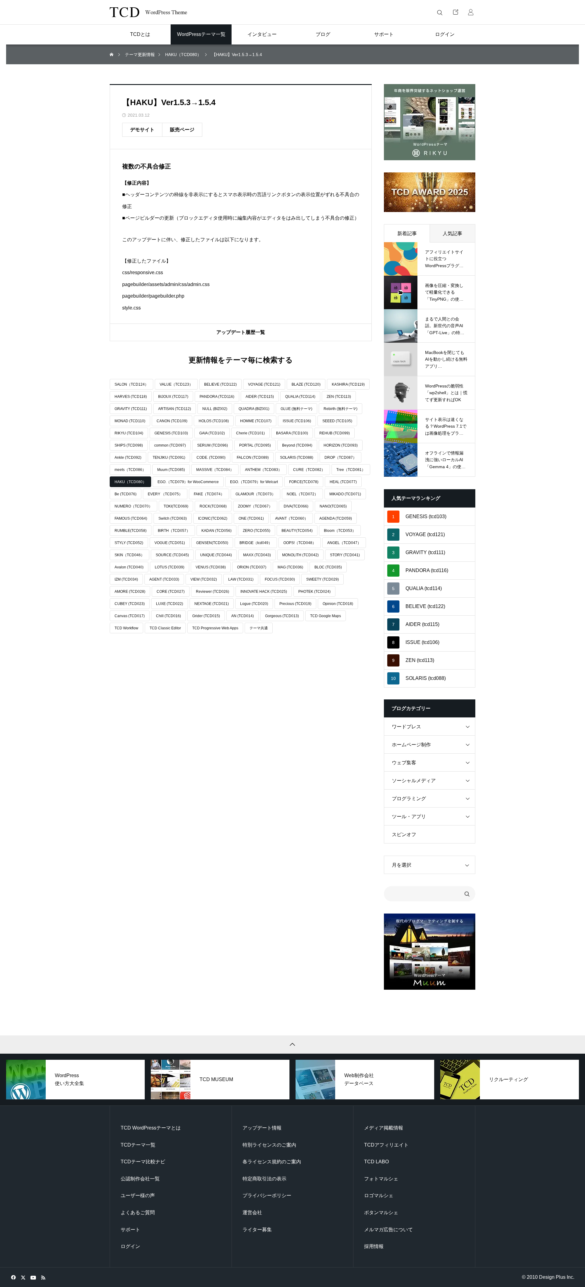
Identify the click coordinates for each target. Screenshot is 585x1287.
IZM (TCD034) (126, 579)
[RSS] (43, 1277)
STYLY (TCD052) (129, 543)
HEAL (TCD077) (343, 482)
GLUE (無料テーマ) (296, 409)
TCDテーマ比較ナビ (143, 1161)
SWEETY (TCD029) (322, 579)
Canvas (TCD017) (130, 616)
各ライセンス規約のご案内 (272, 1161)
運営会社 (252, 1212)
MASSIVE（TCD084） (215, 470)
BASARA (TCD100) (292, 433)
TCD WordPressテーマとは (151, 1127)
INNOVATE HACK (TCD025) (263, 591)
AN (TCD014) (242, 616)
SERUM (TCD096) (212, 445)
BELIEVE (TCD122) (220, 384)
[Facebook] (13, 1277)
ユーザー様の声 (138, 1195)
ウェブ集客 (404, 762)
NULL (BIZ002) (214, 409)
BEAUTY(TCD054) (297, 531)
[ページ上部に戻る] (292, 1044)
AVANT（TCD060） (291, 518)
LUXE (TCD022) (169, 604)
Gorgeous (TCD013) (282, 616)
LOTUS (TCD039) (169, 567)
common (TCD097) (170, 445)
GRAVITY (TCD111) (131, 409)
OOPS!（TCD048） (299, 543)
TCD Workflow (126, 628)
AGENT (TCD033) (164, 579)
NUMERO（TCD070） (133, 506)
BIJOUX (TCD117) (173, 396)
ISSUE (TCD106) (297, 421)
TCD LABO (376, 1161)
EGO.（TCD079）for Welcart (254, 482)
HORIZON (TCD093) (341, 445)
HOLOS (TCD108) (214, 421)
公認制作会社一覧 (140, 1178)
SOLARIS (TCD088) (296, 457)
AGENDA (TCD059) (335, 518)
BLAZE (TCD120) (306, 384)
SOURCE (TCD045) (172, 555)
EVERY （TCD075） (165, 494)
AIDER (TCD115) (260, 396)
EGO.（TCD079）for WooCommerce (188, 482)
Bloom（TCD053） (340, 531)
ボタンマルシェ (381, 1212)
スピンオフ (404, 834)
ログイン (130, 1246)
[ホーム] (112, 55)
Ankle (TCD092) (128, 457)
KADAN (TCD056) (216, 531)
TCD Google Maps (325, 616)
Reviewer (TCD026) (212, 591)
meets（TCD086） (130, 470)
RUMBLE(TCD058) (131, 531)
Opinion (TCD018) (338, 604)
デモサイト (142, 129)
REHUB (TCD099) (334, 433)
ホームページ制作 (411, 744)
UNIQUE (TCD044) (216, 555)
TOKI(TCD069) (176, 506)
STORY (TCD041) (345, 555)
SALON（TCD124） (131, 384)
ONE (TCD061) (251, 518)
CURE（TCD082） (309, 470)
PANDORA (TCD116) (217, 396)
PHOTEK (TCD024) (314, 591)
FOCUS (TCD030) (280, 579)
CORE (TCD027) (171, 591)
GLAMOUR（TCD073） (255, 494)
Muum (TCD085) (171, 470)
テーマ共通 (259, 628)
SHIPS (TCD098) (129, 445)
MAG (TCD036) (290, 567)
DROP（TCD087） (340, 457)
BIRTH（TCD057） (174, 531)
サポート (130, 1229)
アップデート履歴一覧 (240, 332)
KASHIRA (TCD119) (348, 384)
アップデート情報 (262, 1127)
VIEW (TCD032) (203, 579)
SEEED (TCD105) (337, 421)
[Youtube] (33, 1277)
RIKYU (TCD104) (129, 433)
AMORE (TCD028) (130, 591)
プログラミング (409, 798)
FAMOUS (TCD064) (131, 518)
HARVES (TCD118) (131, 396)
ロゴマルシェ (378, 1195)
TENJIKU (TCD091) (169, 457)
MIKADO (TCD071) (345, 494)
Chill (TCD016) (168, 616)
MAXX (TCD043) (257, 555)
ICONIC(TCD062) (212, 518)
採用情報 (374, 1246)
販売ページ (182, 129)
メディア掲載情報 (383, 1127)
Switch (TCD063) (172, 518)
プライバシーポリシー (267, 1195)
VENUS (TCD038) (211, 567)
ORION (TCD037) (251, 567)
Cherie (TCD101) (250, 433)
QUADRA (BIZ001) (254, 409)
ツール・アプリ (409, 816)
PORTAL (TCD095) (255, 445)
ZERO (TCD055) (256, 531)
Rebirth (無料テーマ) (340, 409)
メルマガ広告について (388, 1229)
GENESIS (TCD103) (171, 433)
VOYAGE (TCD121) (264, 384)
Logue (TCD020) (254, 604)
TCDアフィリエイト (386, 1144)
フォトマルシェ (381, 1178)
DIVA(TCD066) (296, 506)
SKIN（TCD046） (129, 555)
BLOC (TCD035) (328, 567)
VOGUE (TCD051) (169, 543)
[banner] (429, 122)
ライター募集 (257, 1229)
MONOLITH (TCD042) (300, 555)
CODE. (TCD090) (211, 457)
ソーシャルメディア (414, 780)
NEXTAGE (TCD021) (211, 604)
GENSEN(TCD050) (212, 543)
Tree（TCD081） (350, 470)
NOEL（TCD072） (302, 494)
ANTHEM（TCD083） (263, 470)
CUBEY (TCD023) (130, 604)
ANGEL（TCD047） (344, 543)
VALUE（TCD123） (176, 384)
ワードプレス (406, 726)
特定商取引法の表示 (264, 1178)
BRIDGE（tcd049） (255, 543)
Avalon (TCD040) (129, 567)
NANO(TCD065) (333, 506)
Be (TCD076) (125, 494)
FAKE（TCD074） (209, 494)
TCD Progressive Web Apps (215, 628)
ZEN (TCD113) (339, 396)
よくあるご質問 (138, 1212)
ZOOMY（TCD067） (255, 506)
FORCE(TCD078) (303, 482)
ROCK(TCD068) (213, 506)
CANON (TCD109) (172, 421)
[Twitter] (23, 1277)
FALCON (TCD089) (253, 457)
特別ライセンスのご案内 (269, 1144)
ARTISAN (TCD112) (174, 409)
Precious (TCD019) (295, 604)
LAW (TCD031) (241, 579)
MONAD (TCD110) (130, 421)
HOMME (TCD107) (255, 421)
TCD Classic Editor (165, 628)
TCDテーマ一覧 (138, 1144)
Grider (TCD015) (206, 616)
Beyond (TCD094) (297, 445)
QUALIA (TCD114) (300, 396)
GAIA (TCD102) (212, 433)
